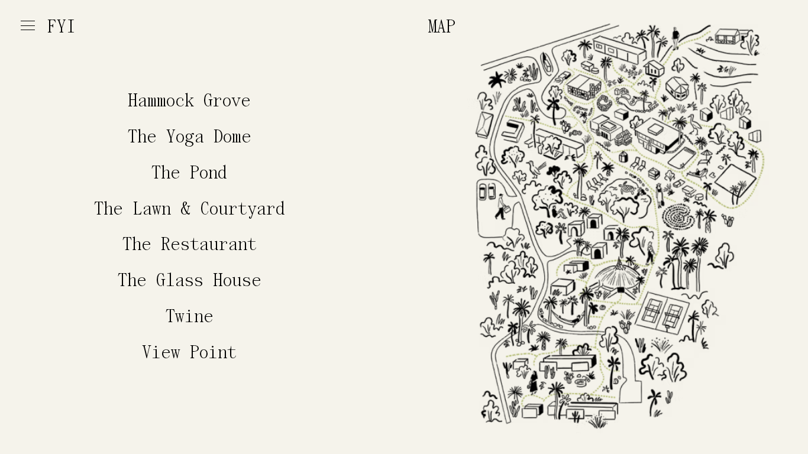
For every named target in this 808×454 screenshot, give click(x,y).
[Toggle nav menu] (28, 26)
